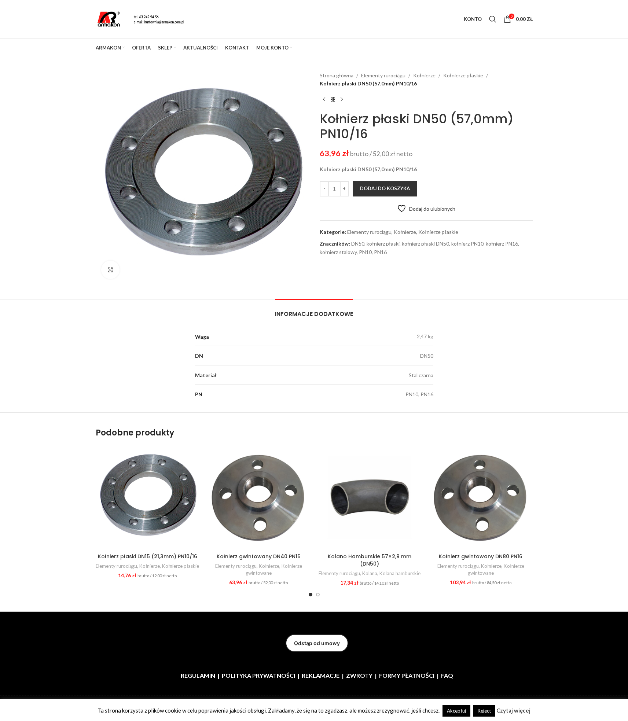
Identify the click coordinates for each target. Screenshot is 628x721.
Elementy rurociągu (383, 75)
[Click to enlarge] (110, 270)
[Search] (492, 19)
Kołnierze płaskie (463, 75)
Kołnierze (424, 75)
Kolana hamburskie (399, 573)
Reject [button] (484, 711)
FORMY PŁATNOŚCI (406, 675)
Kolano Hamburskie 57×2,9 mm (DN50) (369, 560)
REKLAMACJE (320, 675)
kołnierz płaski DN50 (425, 243)
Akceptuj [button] (456, 711)
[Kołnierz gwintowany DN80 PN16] (481, 498)
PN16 (380, 252)
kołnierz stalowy (338, 252)
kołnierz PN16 (502, 243)
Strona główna (336, 75)
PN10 (365, 252)
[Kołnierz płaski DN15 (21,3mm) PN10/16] (147, 498)
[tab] (314, 310)
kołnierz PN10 (467, 243)
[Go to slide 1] (310, 594)
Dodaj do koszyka (385, 188)
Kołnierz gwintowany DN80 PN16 (480, 556)
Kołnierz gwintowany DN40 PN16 (259, 556)
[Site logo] (141, 18)
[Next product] (341, 99)
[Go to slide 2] (318, 594)
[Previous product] (324, 99)
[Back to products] (332, 99)
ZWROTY (359, 675)
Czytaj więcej (513, 710)
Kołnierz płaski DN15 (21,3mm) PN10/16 (147, 556)
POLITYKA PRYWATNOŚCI (258, 675)
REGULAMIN (198, 675)
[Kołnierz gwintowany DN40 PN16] (259, 498)
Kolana (369, 573)
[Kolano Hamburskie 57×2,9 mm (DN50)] (370, 498)
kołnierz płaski (383, 243)
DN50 (357, 243)
